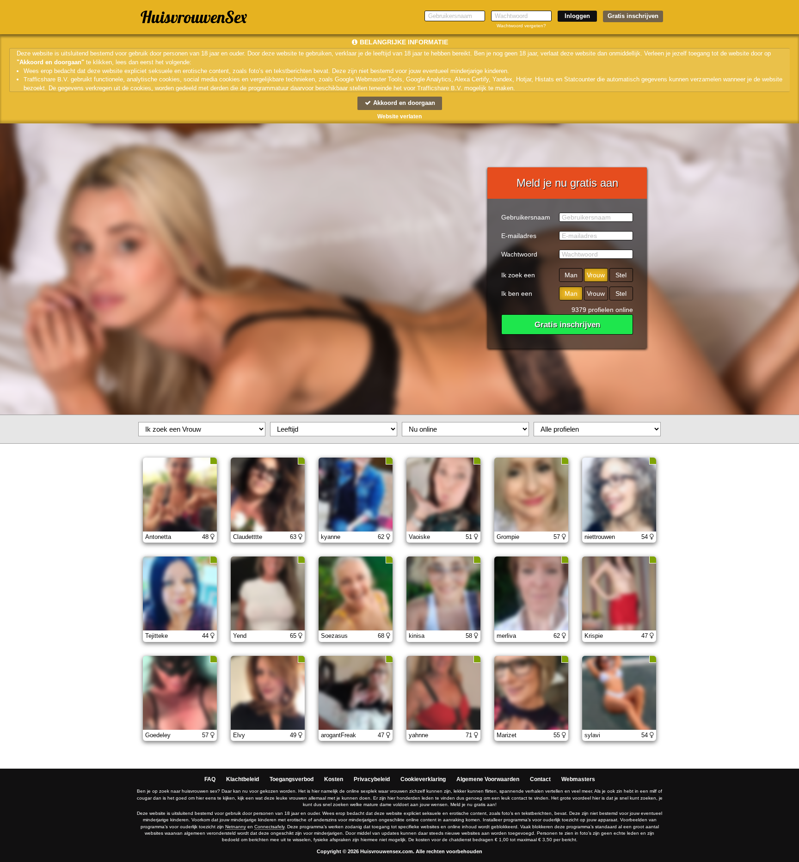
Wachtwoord (519, 254)
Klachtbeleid (242, 779)
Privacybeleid (372, 779)
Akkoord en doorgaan (403, 102)
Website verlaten (399, 116)
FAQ (209, 779)
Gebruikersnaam (525, 217)
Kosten (333, 779)
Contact (540, 779)
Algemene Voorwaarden (487, 779)
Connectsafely (269, 826)
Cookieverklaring (423, 779)
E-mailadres (518, 235)
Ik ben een (516, 293)
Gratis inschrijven (633, 15)
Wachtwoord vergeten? (521, 25)
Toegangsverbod (291, 779)
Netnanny (235, 826)
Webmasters (578, 779)
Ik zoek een (518, 275)
